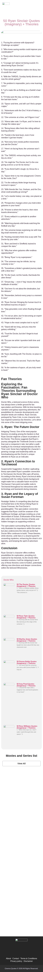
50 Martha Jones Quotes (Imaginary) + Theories (27, 640)
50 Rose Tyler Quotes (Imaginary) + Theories (26, 617)
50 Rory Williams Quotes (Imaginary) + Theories (27, 727)
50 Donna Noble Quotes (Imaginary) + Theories (27, 662)
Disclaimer (28, 961)
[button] (38, 6)
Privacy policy (16, 961)
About (8, 958)
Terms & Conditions (28, 958)
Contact (15, 958)
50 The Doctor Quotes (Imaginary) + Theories (26, 585)
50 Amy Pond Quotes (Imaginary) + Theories (26, 685)
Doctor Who (9, 580)
